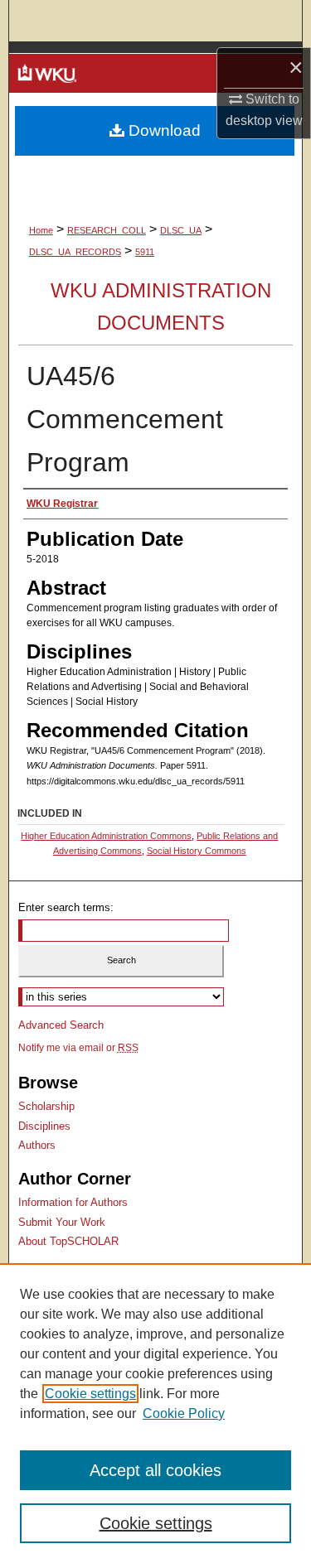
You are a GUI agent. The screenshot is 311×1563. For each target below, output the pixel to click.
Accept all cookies (155, 1470)
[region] (155, 1413)
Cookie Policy (184, 1413)
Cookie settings (90, 1394)
